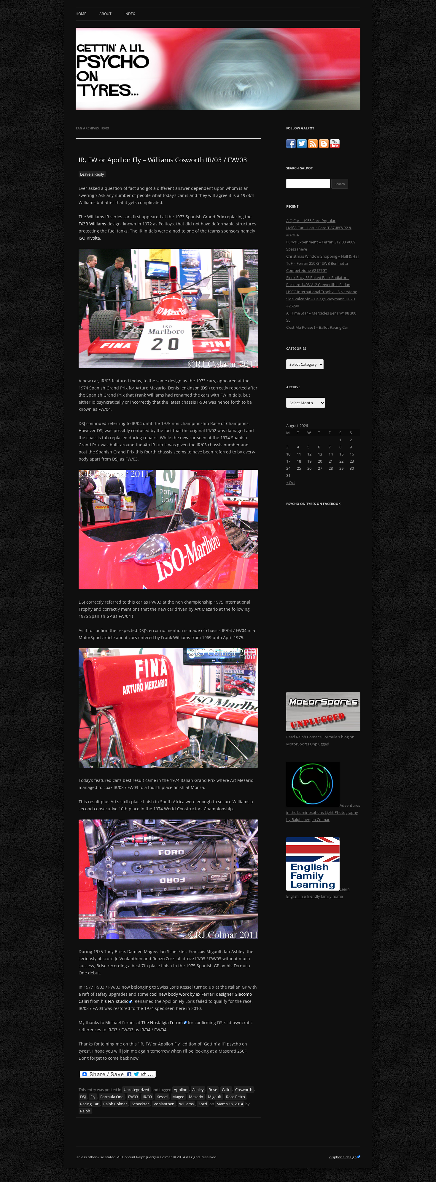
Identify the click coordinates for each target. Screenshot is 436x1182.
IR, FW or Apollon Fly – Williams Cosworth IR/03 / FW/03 (163, 159)
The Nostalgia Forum (162, 1022)
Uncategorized (136, 1089)
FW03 (133, 1096)
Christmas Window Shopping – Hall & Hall (322, 256)
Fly (93, 1096)
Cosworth (243, 1089)
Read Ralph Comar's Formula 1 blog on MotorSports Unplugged (320, 740)
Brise (213, 1089)
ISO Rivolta (89, 238)
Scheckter (140, 1103)
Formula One (111, 1096)
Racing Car (89, 1103)
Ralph (85, 1111)
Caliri (226, 1089)
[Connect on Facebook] (291, 147)
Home (81, 13)
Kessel (162, 1096)
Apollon (180, 1089)
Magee (178, 1096)
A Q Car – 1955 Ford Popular (310, 220)
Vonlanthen (164, 1103)
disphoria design (343, 1156)
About (105, 13)
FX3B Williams (92, 224)
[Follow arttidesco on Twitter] (302, 147)
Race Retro (235, 1096)
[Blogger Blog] (324, 147)
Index (130, 13)
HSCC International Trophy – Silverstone (321, 291)
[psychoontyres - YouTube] (335, 147)
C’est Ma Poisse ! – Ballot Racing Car (317, 327)
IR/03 (147, 1096)
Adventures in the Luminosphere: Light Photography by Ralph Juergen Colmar (323, 812)
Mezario (196, 1096)
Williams (186, 1103)
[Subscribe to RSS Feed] (313, 147)
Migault (214, 1096)
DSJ (83, 1096)
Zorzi (202, 1103)
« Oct (290, 482)
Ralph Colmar (115, 1103)
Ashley (198, 1089)
